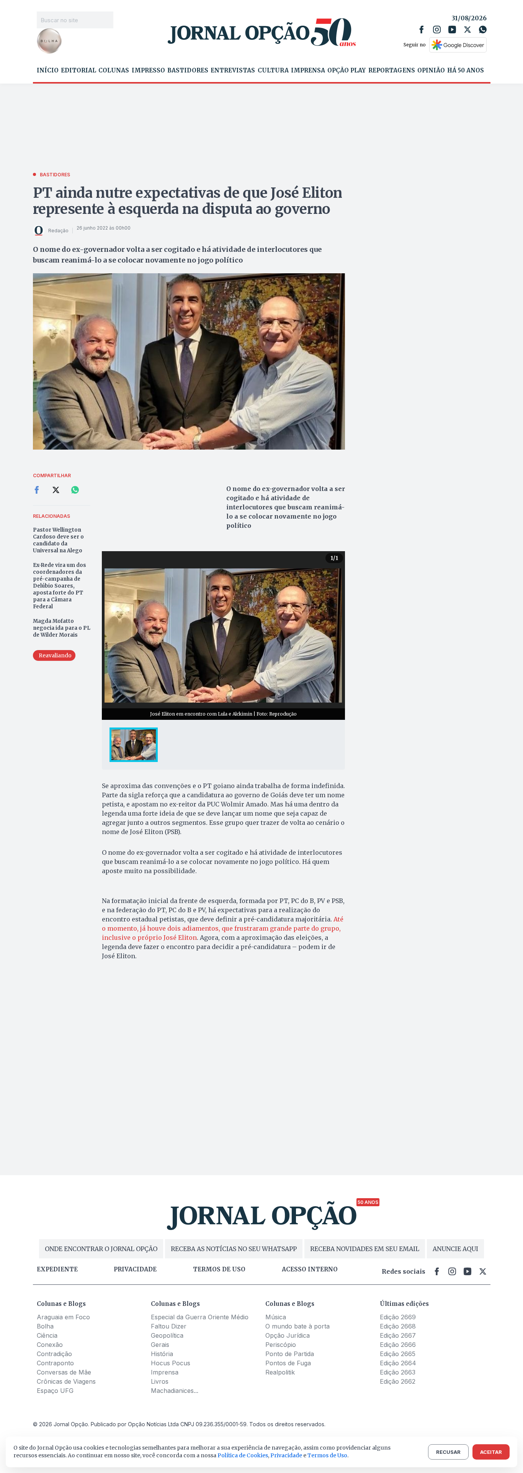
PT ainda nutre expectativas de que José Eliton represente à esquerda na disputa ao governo (187, 201)
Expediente (57, 1269)
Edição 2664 (398, 1363)
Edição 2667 (398, 1335)
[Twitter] (467, 29)
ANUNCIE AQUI (455, 1249)
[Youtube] (452, 29)
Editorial (78, 70)
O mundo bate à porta (297, 1326)
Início (48, 70)
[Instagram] (437, 29)
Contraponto (55, 1363)
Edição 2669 (398, 1317)
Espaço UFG (55, 1390)
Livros (159, 1381)
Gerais (160, 1344)
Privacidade (135, 1269)
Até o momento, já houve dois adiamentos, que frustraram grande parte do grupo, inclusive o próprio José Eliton (222, 928)
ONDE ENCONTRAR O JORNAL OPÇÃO (101, 1249)
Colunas (113, 70)
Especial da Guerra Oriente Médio (199, 1317)
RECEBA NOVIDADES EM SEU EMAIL (364, 1249)
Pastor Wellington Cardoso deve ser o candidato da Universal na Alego (58, 540)
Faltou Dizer (168, 1326)
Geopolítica (167, 1335)
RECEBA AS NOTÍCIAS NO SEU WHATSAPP (234, 1249)
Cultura (273, 70)
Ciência (47, 1335)
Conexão (50, 1344)
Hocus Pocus (170, 1363)
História (162, 1354)
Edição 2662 (397, 1381)
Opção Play (346, 70)
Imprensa (308, 70)
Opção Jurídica (287, 1335)
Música (275, 1317)
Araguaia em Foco (63, 1317)
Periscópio (280, 1344)
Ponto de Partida (289, 1354)
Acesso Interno (310, 1269)
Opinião (431, 70)
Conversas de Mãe (64, 1372)
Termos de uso (219, 1269)
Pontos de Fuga (288, 1363)
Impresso (148, 70)
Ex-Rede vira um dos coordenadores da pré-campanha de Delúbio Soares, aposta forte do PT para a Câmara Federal (59, 586)
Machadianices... (174, 1390)
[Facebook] (421, 29)
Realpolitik (280, 1372)
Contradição (54, 1354)
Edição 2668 (398, 1326)
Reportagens (391, 70)
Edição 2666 (398, 1344)
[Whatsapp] (483, 29)
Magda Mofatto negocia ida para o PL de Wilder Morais (61, 628)
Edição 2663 (397, 1372)
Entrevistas (233, 70)
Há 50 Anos (465, 70)
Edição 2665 (397, 1354)
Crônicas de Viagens (66, 1381)
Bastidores (187, 70)
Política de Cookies (242, 1455)
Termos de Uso (327, 1455)
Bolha (45, 1326)
